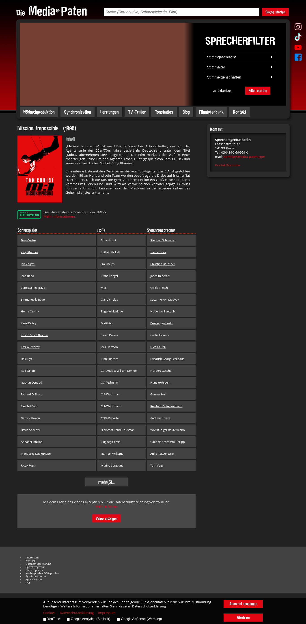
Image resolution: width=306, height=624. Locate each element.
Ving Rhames (29, 252)
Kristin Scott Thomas (34, 335)
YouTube (53, 619)
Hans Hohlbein (160, 382)
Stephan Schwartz (162, 240)
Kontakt (239, 112)
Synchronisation (77, 112)
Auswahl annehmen (243, 604)
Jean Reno (27, 276)
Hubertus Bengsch (162, 311)
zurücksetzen (222, 90)
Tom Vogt (156, 465)
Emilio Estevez (30, 347)
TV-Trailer (137, 112)
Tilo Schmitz (158, 252)
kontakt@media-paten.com (244, 157)
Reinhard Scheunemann (166, 406)
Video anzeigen (106, 518)
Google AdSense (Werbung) (141, 619)
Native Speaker (34, 570)
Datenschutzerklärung (38, 563)
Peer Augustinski (161, 323)
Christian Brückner (162, 264)
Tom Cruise (28, 240)
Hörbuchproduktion (39, 112)
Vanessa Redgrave (33, 288)
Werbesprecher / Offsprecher (42, 573)
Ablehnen (243, 617)
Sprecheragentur (35, 567)
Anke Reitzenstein (162, 454)
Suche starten (275, 12)
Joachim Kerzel (160, 276)
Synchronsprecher (36, 576)
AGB (28, 582)
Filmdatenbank (211, 112)
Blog (186, 112)
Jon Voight (27, 264)
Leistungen (109, 112)
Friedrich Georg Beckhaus (167, 359)
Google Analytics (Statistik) (90, 619)
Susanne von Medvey (164, 299)
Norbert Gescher (161, 371)
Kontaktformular (228, 165)
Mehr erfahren (106, 506)
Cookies (49, 613)
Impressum (32, 557)
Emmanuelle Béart (33, 299)
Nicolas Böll (158, 347)
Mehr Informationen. (59, 216)
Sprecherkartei (34, 579)
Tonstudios (164, 112)
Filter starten (258, 90)
